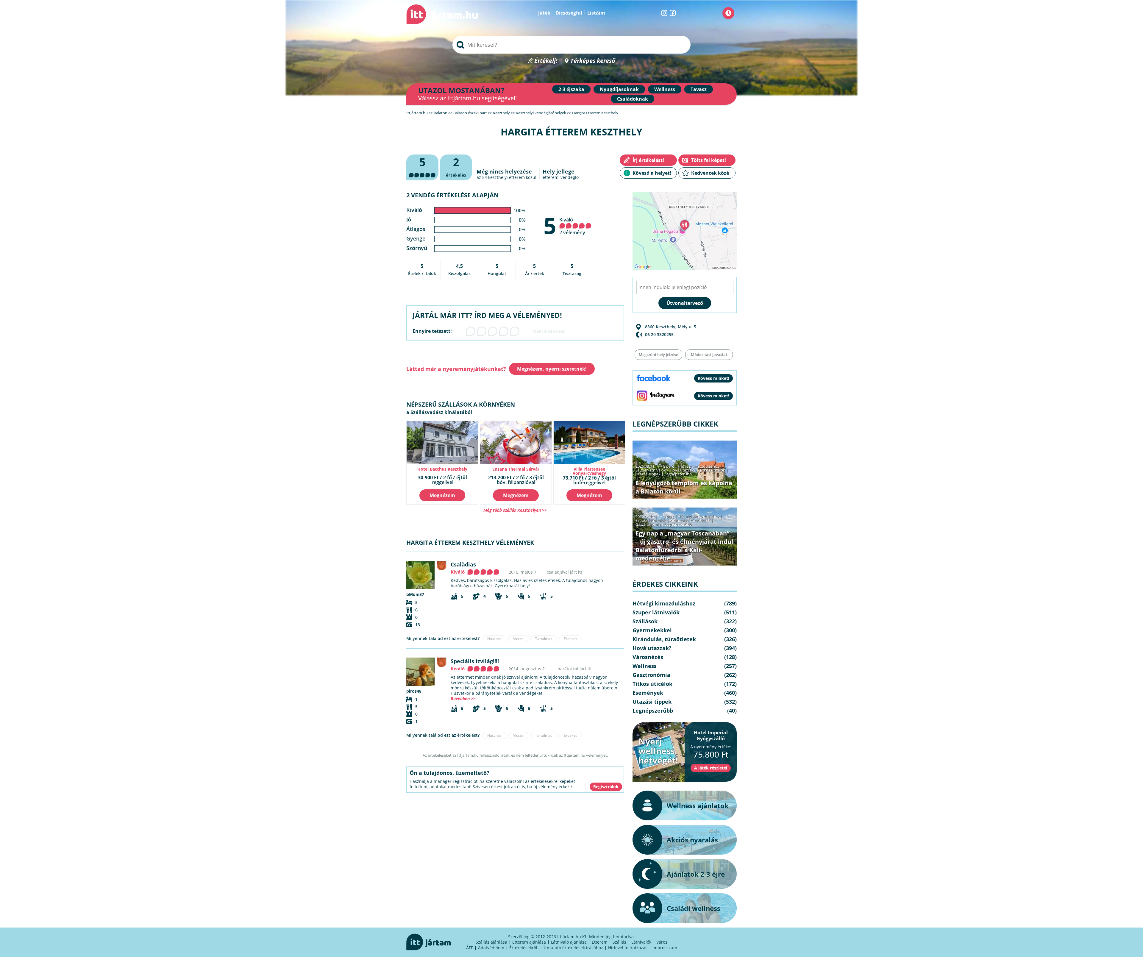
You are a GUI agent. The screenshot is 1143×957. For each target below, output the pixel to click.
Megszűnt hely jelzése (658, 354)
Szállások (645, 621)
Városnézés (648, 657)
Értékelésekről (523, 947)
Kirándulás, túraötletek (690, 520)
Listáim (596, 13)
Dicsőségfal (568, 13)
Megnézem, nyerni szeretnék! (552, 369)
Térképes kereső (592, 61)
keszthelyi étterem (506, 177)
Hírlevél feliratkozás (627, 947)
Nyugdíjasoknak (619, 89)
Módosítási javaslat (709, 354)
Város (661, 942)
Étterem (600, 942)
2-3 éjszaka (571, 89)
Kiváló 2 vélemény (572, 226)
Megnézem (442, 495)
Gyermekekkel (652, 630)
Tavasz (699, 89)
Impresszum (664, 947)
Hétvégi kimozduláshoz (698, 466)
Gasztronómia (647, 524)
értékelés (456, 166)
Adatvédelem (491, 947)
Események (648, 692)
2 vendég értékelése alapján (452, 195)
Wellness (664, 89)
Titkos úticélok (712, 470)
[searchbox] (571, 45)
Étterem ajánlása (529, 942)
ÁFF (469, 947)
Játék (544, 13)
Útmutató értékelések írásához (572, 947)
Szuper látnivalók (650, 470)
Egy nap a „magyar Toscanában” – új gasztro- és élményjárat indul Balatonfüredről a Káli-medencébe (684, 545)
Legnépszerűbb (678, 474)
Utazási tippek (647, 474)
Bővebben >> (463, 698)
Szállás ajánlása (491, 942)
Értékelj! (546, 61)
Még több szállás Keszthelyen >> (515, 510)
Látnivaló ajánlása (569, 942)
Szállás (619, 942)
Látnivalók (641, 942)
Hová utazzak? (683, 470)
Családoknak (632, 99)
